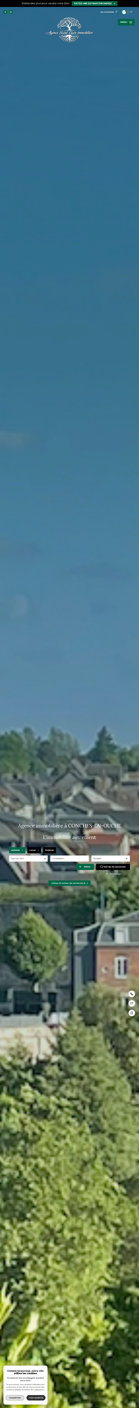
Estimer (49, 850)
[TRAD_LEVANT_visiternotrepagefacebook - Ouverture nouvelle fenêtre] (5, 12)
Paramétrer (15, 1398)
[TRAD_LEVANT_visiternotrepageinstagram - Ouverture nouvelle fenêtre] (11, 12)
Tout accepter (36, 1398)
